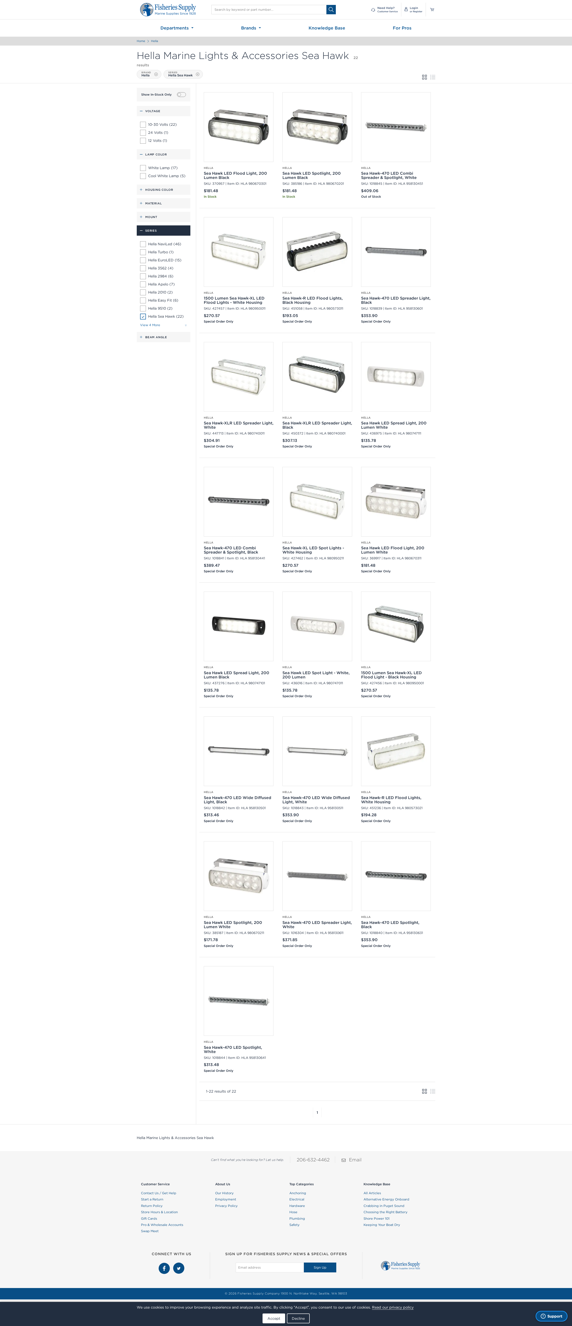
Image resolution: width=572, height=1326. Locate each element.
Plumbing (297, 1219)
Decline (298, 1318)
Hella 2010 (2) (160, 292)
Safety (294, 1225)
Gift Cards (149, 1219)
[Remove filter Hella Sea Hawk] (197, 74)
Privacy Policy (226, 1206)
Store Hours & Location (159, 1212)
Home (141, 41)
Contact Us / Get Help (158, 1193)
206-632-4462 (313, 1160)
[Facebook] (165, 1265)
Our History (224, 1193)
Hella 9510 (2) (160, 308)
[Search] (331, 9)
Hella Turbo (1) (161, 252)
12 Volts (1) (157, 140)
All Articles (372, 1193)
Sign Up (320, 1267)
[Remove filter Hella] (156, 74)
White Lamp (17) (163, 168)
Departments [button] (175, 28)
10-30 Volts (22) (162, 124)
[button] (321, 1112)
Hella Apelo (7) (161, 284)
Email (355, 1160)
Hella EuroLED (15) (164, 260)
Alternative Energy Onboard (386, 1199)
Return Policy (152, 1206)
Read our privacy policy (393, 1307)
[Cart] (430, 10)
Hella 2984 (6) (160, 276)
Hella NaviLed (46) (164, 244)
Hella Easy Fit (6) (163, 300)
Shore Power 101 (376, 1219)
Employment (225, 1199)
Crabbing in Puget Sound (384, 1206)
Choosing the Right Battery (386, 1212)
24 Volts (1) (158, 132)
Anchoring (297, 1193)
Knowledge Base (327, 28)
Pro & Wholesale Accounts (162, 1225)
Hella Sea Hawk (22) (166, 316)
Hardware (297, 1206)
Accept (273, 1318)
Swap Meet (150, 1231)
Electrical (296, 1199)
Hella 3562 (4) (160, 268)
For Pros (402, 28)
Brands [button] (249, 28)
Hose (293, 1212)
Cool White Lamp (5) (166, 176)
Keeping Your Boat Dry (382, 1225)
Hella (154, 41)
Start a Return (152, 1199)
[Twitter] (178, 1265)
